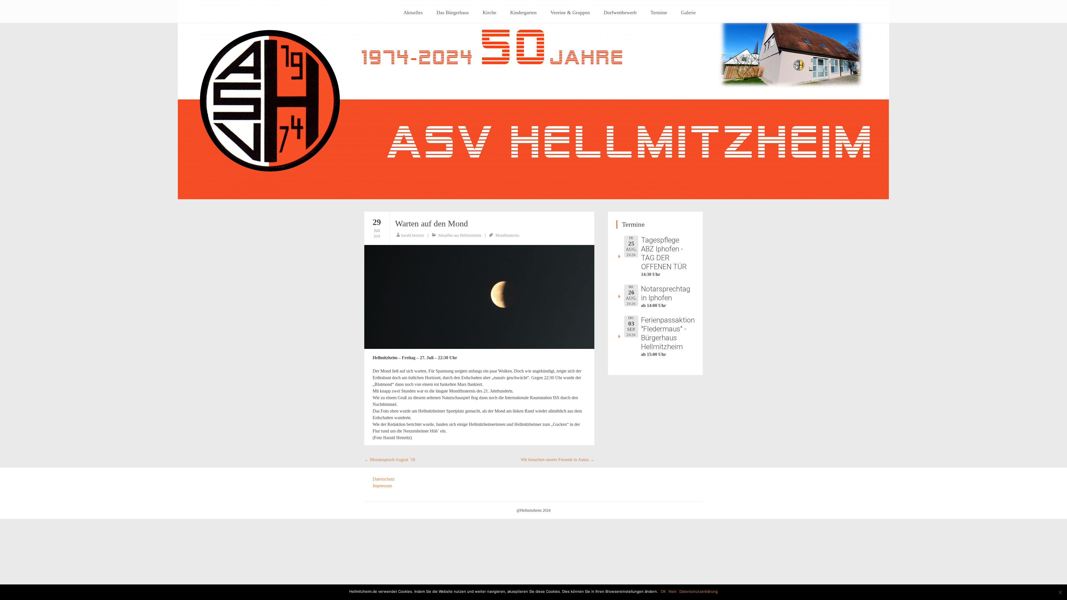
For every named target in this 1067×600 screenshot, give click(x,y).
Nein (673, 591)
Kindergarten (523, 12)
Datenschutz (383, 479)
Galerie (688, 12)
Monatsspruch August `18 (389, 459)
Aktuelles (413, 12)
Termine (658, 12)
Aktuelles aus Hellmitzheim (459, 235)
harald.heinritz (412, 235)
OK (663, 591)
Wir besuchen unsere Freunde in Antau (557, 459)
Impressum (382, 485)
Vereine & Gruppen (570, 12)
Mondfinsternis (507, 235)
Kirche (489, 12)
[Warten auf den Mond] (479, 297)
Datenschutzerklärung (698, 591)
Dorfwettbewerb (620, 12)
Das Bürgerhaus (453, 12)
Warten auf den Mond (431, 223)
